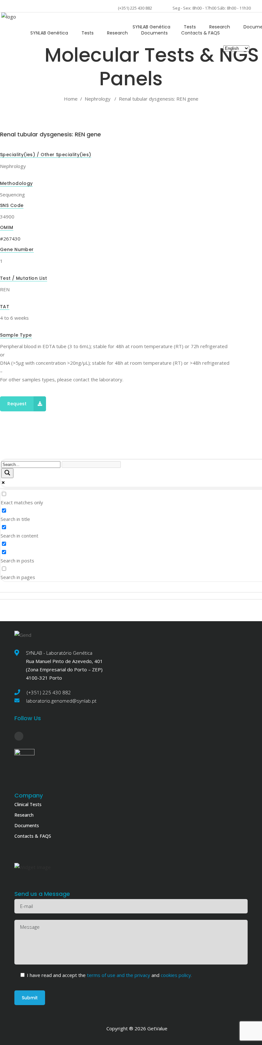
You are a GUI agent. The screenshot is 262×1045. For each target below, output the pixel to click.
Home (71, 98)
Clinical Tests (28, 804)
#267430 (10, 238)
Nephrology (98, 98)
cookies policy (175, 975)
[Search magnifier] (7, 473)
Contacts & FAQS (32, 836)
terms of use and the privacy (119, 975)
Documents (26, 825)
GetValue (157, 1028)
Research (24, 815)
